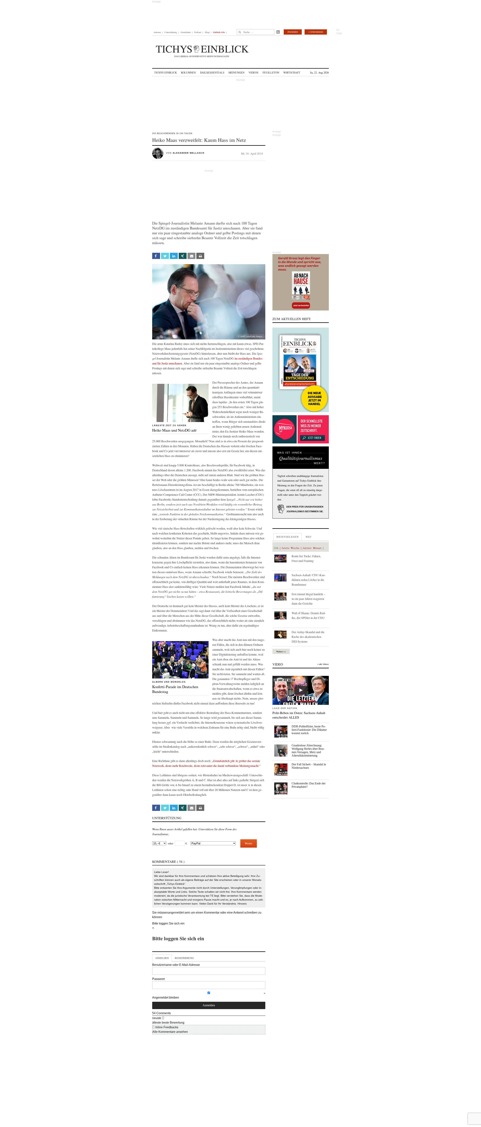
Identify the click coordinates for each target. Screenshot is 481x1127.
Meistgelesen (287, 536)
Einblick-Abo (219, 32)
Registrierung (184, 958)
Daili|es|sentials (212, 72)
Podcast (197, 32)
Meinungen (236, 72)
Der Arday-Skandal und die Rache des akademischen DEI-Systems (308, 636)
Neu (309, 536)
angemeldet (176, 912)
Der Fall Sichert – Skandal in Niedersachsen (309, 766)
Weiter (248, 843)
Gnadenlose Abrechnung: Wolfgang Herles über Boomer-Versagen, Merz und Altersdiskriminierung (308, 750)
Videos (253, 72)
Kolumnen (188, 72)
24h (276, 548)
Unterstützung (170, 32)
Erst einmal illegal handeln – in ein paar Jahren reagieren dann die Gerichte (308, 598)
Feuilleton (271, 72)
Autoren (157, 32)
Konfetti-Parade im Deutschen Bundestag (175, 689)
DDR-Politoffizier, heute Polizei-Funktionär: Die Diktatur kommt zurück (309, 730)
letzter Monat (312, 548)
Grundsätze (186, 32)
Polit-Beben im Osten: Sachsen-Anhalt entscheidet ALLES (298, 714)
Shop (207, 32)
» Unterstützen (315, 32)
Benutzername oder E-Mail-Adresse (176, 964)
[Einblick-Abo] (300, 370)
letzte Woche (291, 548)
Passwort (158, 979)
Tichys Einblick (165, 72)
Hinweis (242, 903)
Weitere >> (281, 651)
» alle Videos (323, 664)
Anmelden (292, 32)
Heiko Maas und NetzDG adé (174, 430)
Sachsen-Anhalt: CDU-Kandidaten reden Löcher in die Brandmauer (308, 579)
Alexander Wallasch (188, 153)
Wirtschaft (291, 72)
